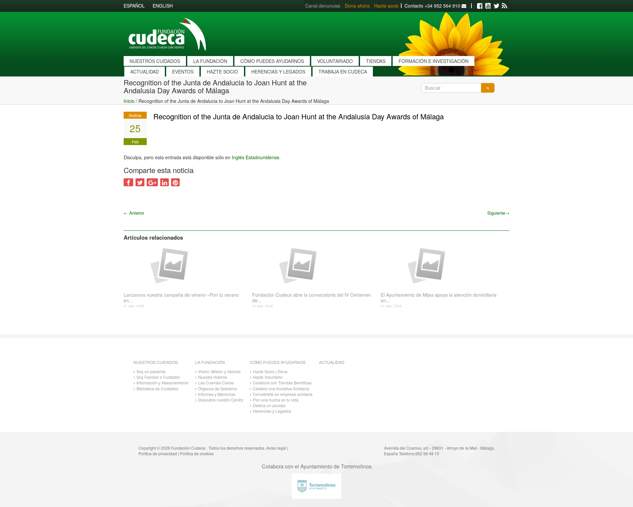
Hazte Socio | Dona (270, 371)
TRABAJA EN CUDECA (342, 71)
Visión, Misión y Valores (219, 371)
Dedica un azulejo (269, 405)
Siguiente (498, 213)
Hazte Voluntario (268, 377)
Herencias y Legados (272, 411)
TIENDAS (375, 61)
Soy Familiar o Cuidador (158, 377)
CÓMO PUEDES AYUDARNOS (272, 61)
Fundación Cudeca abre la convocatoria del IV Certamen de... (311, 297)
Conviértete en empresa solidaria (283, 394)
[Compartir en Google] (152, 182)
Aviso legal (276, 448)
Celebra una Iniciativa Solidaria (281, 388)
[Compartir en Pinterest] (175, 182)
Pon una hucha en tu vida (276, 400)
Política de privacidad (157, 453)
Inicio (129, 101)
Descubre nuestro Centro (220, 400)
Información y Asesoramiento (162, 382)
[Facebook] (479, 6)
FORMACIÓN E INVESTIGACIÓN (433, 61)
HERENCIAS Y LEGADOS (278, 71)
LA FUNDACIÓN (210, 61)
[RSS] (504, 6)
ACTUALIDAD (144, 71)
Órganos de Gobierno (217, 388)
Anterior (134, 213)
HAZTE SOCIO (222, 71)
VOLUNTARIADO (335, 61)
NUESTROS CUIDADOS (155, 61)
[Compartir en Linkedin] (164, 182)
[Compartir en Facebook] (128, 182)
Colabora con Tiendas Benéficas (282, 382)
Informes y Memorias (216, 394)
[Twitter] (496, 6)
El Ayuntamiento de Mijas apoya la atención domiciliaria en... (439, 297)
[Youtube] (488, 6)
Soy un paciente (151, 371)
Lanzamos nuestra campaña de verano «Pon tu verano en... (181, 297)
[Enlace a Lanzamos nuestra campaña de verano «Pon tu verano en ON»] (185, 265)
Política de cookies (197, 453)
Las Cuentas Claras (216, 382)
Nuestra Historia (212, 377)
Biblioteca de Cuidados (157, 388)
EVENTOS (183, 71)
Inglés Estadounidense (255, 157)
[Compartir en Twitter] (140, 182)
